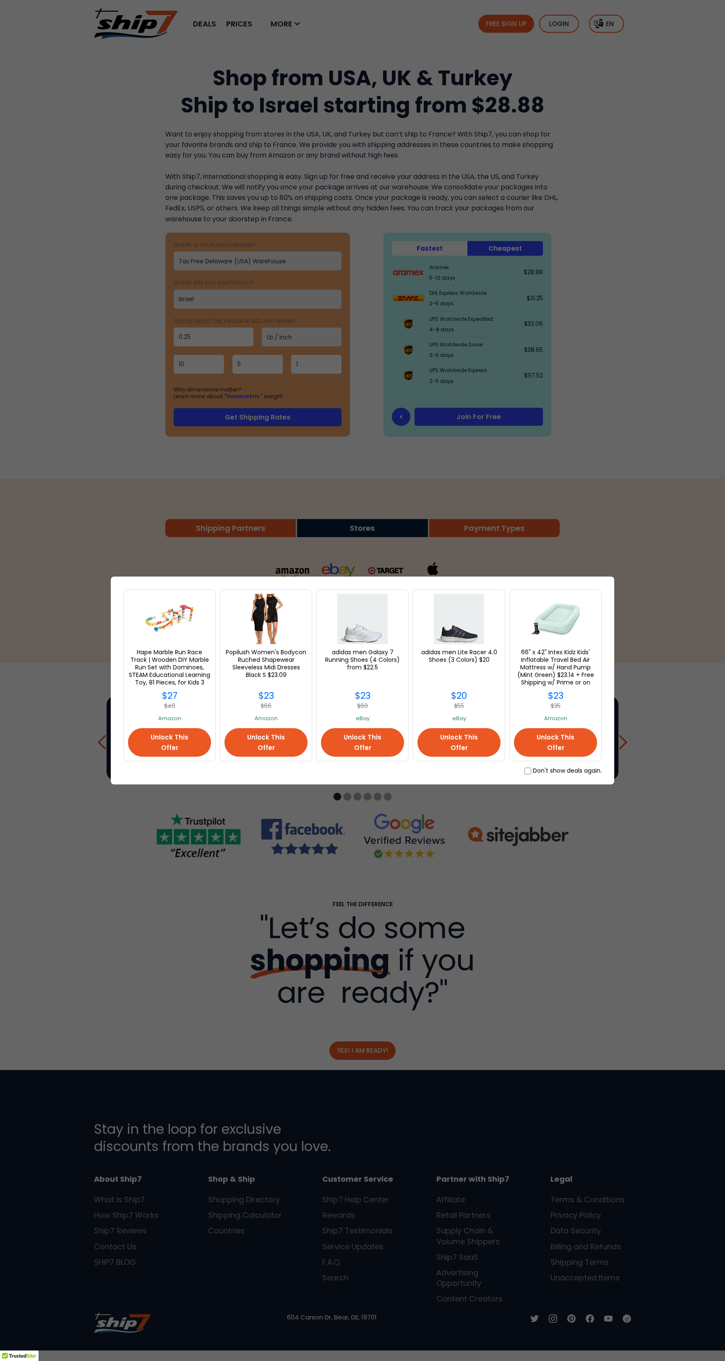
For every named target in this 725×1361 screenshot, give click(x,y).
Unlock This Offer (169, 742)
